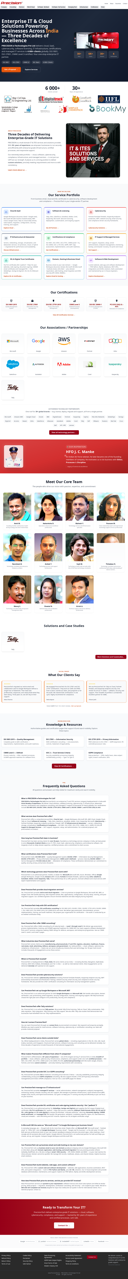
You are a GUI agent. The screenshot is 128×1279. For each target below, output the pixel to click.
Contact (125, 3)
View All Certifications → (64, 766)
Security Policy (27, 1261)
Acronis (16, 421)
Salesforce (40, 421)
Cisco (121, 421)
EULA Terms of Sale (50, 1263)
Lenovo (71, 425)
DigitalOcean (57, 417)
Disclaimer (26, 1258)
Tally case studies (81, 1011)
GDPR (67, 1079)
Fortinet (67, 417)
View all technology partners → (64, 432)
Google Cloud (30, 417)
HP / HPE (63, 425)
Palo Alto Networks (98, 417)
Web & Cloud (30, 7)
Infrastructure (84, 7)
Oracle (41, 417)
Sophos (86, 417)
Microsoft (8, 417)
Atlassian (50, 421)
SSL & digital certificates (76, 1116)
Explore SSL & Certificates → (13, 276)
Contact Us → (64, 1225)
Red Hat (113, 421)
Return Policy (6, 1261)
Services (21, 7)
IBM (48, 417)
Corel (76, 421)
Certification (94, 7)
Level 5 (37, 932)
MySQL (76, 1172)
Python (71, 1172)
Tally (82, 421)
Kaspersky (76, 417)
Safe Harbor (27, 1264)
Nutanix (104, 421)
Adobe (68, 421)
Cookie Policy (27, 1255)
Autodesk (60, 421)
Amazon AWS (18, 417)
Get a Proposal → (11, 69)
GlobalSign (111, 417)
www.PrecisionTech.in (54, 1273)
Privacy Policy (6, 1255)
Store (102, 7)
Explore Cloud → (9, 228)
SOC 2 (60, 1079)
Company (4, 7)
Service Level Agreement (74, 1258)
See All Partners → (52, 228)
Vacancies (118, 3)
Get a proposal (76, 706)
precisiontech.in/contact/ (29, 829)
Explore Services (31, 69)
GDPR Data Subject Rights (53, 1260)
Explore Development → (96, 276)
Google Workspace (53, 1136)
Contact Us (92, 1257)
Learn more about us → (17, 170)
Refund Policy (6, 1258)
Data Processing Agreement (49, 1256)
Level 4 (29, 932)
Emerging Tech (72, 7)
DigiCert (8, 421)
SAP (88, 421)
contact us (37, 1190)
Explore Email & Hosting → (55, 276)
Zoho (32, 421)
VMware (96, 421)
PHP (66, 1172)
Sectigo (120, 417)
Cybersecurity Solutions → (97, 228)
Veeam (24, 421)
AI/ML (84, 1172)
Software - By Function (58, 7)
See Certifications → (53, 250)
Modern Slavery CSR (51, 1266)
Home (106, 3)
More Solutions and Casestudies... (110, 657)
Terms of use (6, 1264)
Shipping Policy (71, 1261)
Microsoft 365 (67, 1136)
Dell (55, 425)
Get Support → (93, 250)
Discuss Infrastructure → (12, 250)
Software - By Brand (43, 7)
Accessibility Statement (73, 1255)
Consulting (13, 7)
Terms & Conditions (72, 1264)
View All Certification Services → (64, 315)
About (111, 3)
